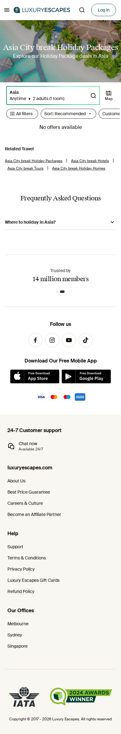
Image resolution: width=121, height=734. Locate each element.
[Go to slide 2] (62, 291)
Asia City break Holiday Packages (33, 160)
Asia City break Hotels (90, 160)
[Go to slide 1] (57, 291)
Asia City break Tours (25, 168)
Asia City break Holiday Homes (78, 168)
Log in (104, 10)
